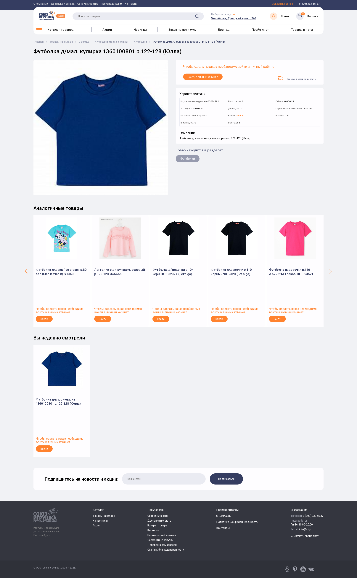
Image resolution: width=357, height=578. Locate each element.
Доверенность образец (162, 544)
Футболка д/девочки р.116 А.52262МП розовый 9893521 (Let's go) (291, 272)
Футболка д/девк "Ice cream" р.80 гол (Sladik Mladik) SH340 (61, 272)
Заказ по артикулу (182, 30)
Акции (107, 30)
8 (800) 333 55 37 (313, 515)
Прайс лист (260, 30)
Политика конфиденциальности (237, 521)
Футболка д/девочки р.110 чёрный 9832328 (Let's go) (231, 272)
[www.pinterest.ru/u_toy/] (287, 569)
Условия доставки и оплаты (301, 79)
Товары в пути (302, 30)
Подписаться (226, 479)
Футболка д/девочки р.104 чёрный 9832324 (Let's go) (173, 272)
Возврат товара (157, 525)
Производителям (111, 3)
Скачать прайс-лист (306, 535)
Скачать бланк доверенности (165, 549)
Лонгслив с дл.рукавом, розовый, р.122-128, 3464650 (120, 272)
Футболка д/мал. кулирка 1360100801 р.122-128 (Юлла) (58, 401)
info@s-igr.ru (306, 529)
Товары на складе (104, 515)
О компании (40, 3)
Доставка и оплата (63, 3)
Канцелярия (100, 520)
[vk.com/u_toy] (311, 569)
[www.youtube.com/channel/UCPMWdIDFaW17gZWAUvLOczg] (303, 569)
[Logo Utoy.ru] (52, 15)
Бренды (224, 30)
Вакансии (153, 530)
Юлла (240, 115)
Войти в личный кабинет (203, 77)
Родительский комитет (161, 535)
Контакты (131, 3)
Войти (44, 319)
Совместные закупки (160, 540)
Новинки (140, 30)
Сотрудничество (87, 3)
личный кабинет (263, 67)
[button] (26, 271)
